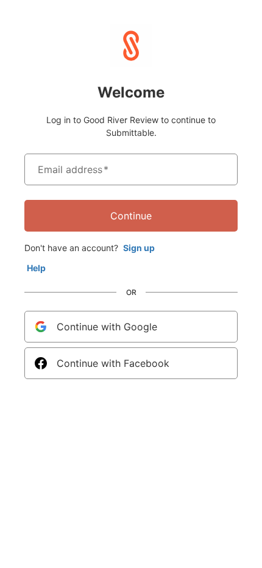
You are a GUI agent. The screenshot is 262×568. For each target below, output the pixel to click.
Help (36, 268)
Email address (73, 169)
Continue (131, 216)
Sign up (139, 248)
